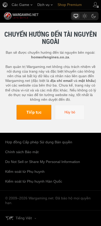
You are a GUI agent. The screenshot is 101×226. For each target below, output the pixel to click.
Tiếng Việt (24, 218)
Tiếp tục (33, 112)
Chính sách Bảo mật (22, 152)
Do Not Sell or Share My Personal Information (42, 162)
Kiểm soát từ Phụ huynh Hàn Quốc (33, 181)
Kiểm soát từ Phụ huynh (25, 171)
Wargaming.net (30, 16)
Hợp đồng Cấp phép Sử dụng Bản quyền (38, 142)
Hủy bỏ (69, 112)
